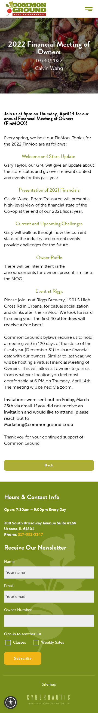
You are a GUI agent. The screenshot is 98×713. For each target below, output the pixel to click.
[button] (11, 702)
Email (9, 586)
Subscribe (23, 658)
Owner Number (18, 610)
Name (9, 562)
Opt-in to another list (22, 634)
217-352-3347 (30, 534)
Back (49, 465)
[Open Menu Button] (88, 9)
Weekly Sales (52, 642)
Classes (19, 642)
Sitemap (49, 684)
